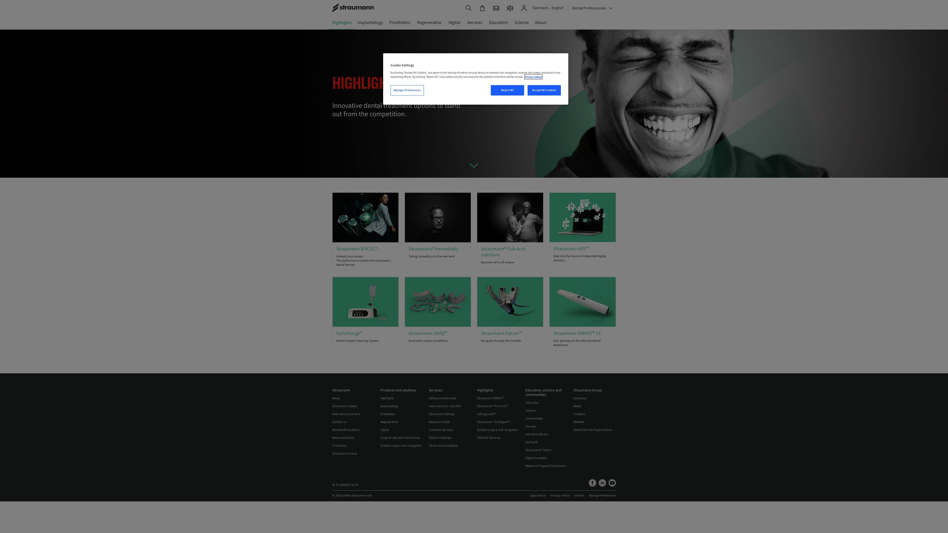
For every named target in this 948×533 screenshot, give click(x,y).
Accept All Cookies (544, 90)
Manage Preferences (407, 90)
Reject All (507, 90)
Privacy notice (533, 77)
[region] (475, 79)
